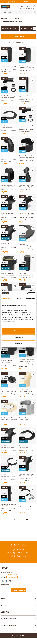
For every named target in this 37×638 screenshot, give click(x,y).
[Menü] (34, 12)
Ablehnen (18, 343)
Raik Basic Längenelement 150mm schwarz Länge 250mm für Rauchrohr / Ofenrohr (27, 67)
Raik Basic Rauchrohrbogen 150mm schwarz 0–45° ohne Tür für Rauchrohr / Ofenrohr (9, 214)
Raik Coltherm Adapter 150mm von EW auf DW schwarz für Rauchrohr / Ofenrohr (9, 274)
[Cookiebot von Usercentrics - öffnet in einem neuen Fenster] (26, 293)
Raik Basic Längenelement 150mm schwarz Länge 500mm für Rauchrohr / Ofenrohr (9, 66)
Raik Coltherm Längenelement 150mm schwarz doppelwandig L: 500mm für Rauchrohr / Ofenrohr (26, 274)
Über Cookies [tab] (30, 298)
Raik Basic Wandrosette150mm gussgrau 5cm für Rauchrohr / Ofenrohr (27, 245)
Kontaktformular (6, 572)
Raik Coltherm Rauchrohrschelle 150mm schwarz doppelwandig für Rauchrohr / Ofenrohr (8, 476)
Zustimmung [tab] (6, 298)
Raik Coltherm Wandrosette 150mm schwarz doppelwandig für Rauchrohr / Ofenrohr (27, 447)
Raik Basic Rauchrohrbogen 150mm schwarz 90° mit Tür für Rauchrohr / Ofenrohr (26, 475)
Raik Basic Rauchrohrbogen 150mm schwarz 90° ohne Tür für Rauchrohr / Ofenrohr (27, 214)
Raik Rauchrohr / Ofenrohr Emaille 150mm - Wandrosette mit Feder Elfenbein (9, 419)
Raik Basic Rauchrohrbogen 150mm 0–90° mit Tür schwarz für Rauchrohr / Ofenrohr (9, 156)
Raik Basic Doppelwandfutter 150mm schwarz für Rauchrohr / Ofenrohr (27, 157)
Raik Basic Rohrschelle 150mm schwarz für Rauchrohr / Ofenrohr (27, 506)
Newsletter (5, 585)
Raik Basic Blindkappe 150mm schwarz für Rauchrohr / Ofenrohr (9, 186)
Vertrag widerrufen (18, 590)
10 (27, 520)
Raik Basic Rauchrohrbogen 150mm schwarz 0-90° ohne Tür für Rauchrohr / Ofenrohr (26, 360)
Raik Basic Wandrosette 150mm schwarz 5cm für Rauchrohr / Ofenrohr (7, 127)
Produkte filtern (18, 36)
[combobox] (14, 12)
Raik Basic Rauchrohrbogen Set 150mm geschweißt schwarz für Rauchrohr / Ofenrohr (8, 97)
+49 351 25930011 (12, 575)
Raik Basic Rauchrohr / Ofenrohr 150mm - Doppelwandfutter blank (25, 419)
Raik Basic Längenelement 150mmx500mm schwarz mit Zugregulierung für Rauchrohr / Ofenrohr (9, 505)
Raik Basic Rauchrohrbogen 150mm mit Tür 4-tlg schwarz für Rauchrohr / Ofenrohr (27, 186)
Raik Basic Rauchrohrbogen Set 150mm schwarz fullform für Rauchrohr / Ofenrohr (27, 126)
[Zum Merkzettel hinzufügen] (15, 50)
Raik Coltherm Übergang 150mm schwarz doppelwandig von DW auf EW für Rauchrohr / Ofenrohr (9, 361)
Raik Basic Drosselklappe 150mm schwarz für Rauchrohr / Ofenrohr (9, 390)
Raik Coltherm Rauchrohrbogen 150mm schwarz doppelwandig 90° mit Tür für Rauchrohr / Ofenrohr (9, 244)
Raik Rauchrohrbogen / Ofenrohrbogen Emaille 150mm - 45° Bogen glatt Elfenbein (25, 390)
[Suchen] (29, 12)
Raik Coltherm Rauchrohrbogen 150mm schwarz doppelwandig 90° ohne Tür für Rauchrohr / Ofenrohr (8, 447)
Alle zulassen (18, 331)
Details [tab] (18, 298)
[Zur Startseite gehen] (5, 6)
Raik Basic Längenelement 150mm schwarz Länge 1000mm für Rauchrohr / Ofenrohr (26, 96)
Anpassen (17, 337)
